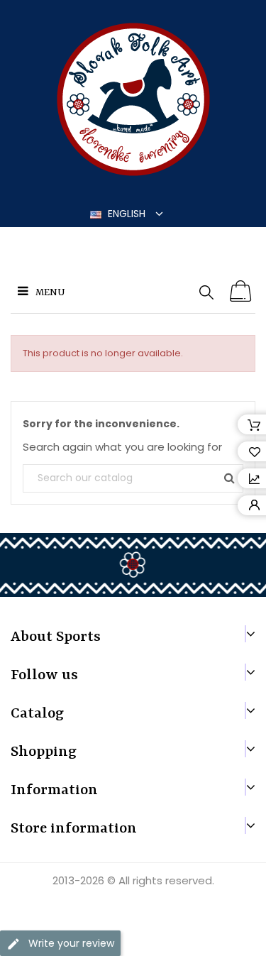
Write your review (70, 943)
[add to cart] (241, 292)
